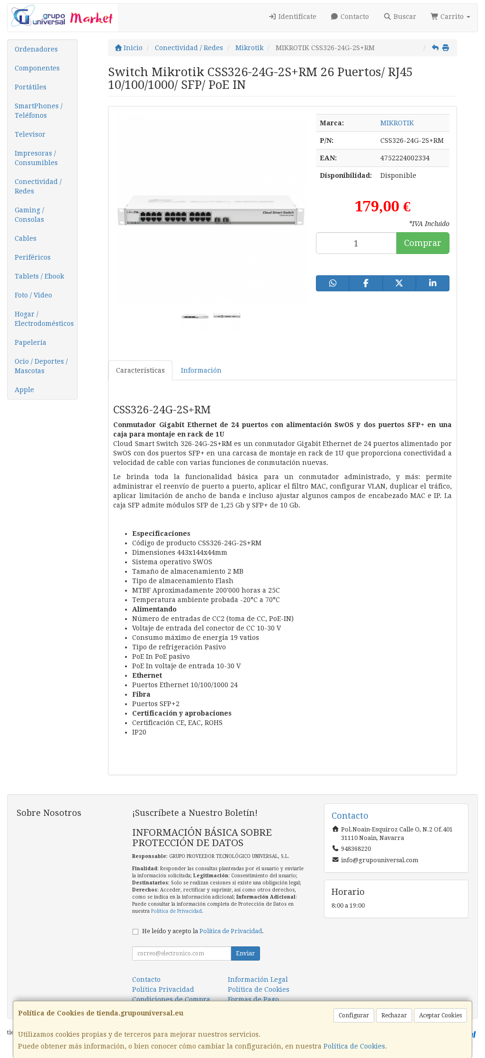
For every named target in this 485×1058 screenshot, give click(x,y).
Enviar (245, 953)
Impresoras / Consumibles (36, 157)
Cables (25, 238)
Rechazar (394, 1015)
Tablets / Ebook (39, 276)
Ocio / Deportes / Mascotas (41, 366)
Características (140, 370)
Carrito (452, 16)
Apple (24, 389)
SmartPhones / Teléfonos (39, 110)
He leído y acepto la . (203, 931)
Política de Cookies (354, 1046)
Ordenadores (36, 49)
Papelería (30, 342)
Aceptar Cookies (440, 1015)
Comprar (422, 243)
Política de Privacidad (176, 911)
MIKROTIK (397, 123)
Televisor (30, 134)
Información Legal (258, 979)
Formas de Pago (253, 999)
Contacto (354, 16)
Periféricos (33, 257)
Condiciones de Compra (171, 999)
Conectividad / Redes (38, 186)
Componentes (37, 68)
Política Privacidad (163, 989)
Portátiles (30, 87)
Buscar (404, 16)
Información (201, 370)
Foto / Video (33, 295)
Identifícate (296, 16)
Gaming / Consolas (29, 214)
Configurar (354, 1015)
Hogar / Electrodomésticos (44, 318)
